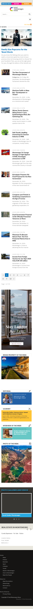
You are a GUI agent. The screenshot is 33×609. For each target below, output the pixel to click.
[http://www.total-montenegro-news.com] (16, 9)
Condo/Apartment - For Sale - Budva (12, 533)
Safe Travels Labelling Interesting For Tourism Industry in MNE (20, 134)
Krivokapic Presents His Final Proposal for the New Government (21, 176)
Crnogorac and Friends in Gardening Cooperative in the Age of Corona (21, 196)
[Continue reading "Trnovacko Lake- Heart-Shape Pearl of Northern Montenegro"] (16, 464)
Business (5, 562)
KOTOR (16, 4)
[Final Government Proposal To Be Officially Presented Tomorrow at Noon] (5, 214)
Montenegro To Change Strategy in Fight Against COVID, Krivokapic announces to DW (21, 155)
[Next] (14, 279)
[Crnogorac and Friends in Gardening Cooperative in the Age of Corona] (5, 194)
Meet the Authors (8, 581)
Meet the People (7, 575)
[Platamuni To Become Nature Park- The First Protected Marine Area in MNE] (5, 234)
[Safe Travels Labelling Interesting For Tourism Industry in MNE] (5, 132)
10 (10, 279)
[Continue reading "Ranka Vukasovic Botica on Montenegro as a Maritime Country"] (7, 433)
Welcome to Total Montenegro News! (20, 397)
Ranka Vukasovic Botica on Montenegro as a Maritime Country (22, 432)
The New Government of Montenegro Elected (21, 73)
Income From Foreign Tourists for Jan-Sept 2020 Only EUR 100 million (21, 259)
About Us (2, 579)
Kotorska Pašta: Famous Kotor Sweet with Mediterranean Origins (15, 413)
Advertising (6, 583)
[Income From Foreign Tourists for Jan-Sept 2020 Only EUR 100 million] (5, 256)
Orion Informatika (27, 599)
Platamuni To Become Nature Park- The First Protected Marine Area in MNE (21, 238)
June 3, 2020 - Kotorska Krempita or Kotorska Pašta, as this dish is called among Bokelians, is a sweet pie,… (16, 417)
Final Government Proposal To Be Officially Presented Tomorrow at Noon (22, 216)
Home (1, 555)
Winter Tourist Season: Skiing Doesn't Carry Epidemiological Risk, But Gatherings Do (21, 113)
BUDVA (26, 4)
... (21, 275)
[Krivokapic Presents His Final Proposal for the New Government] (5, 174)
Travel (4, 568)
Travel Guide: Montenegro (11, 515)
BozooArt (18, 599)
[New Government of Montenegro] (5, 72)
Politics (5, 559)
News (4, 557)
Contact (5, 588)
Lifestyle (5, 566)
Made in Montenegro (9, 570)
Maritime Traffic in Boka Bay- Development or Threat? (20, 92)
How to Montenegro (8, 573)
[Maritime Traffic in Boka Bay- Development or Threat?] (5, 90)
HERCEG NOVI (6, 4)
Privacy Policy (7, 594)
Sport (4, 564)
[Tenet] (16, 37)
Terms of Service (4, 592)
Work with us (6, 585)
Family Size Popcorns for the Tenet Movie (14, 50)
